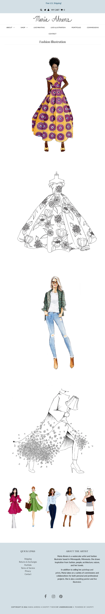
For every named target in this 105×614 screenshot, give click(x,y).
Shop (23, 27)
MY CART (58, 10)
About (9, 27)
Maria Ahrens (34, 607)
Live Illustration (58, 27)
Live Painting (39, 27)
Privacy (28, 571)
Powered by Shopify (84, 607)
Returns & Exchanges (28, 562)
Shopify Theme (49, 607)
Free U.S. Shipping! (54, 3)
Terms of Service (28, 568)
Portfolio (76, 27)
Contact (52, 34)
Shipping (28, 559)
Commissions (93, 27)
